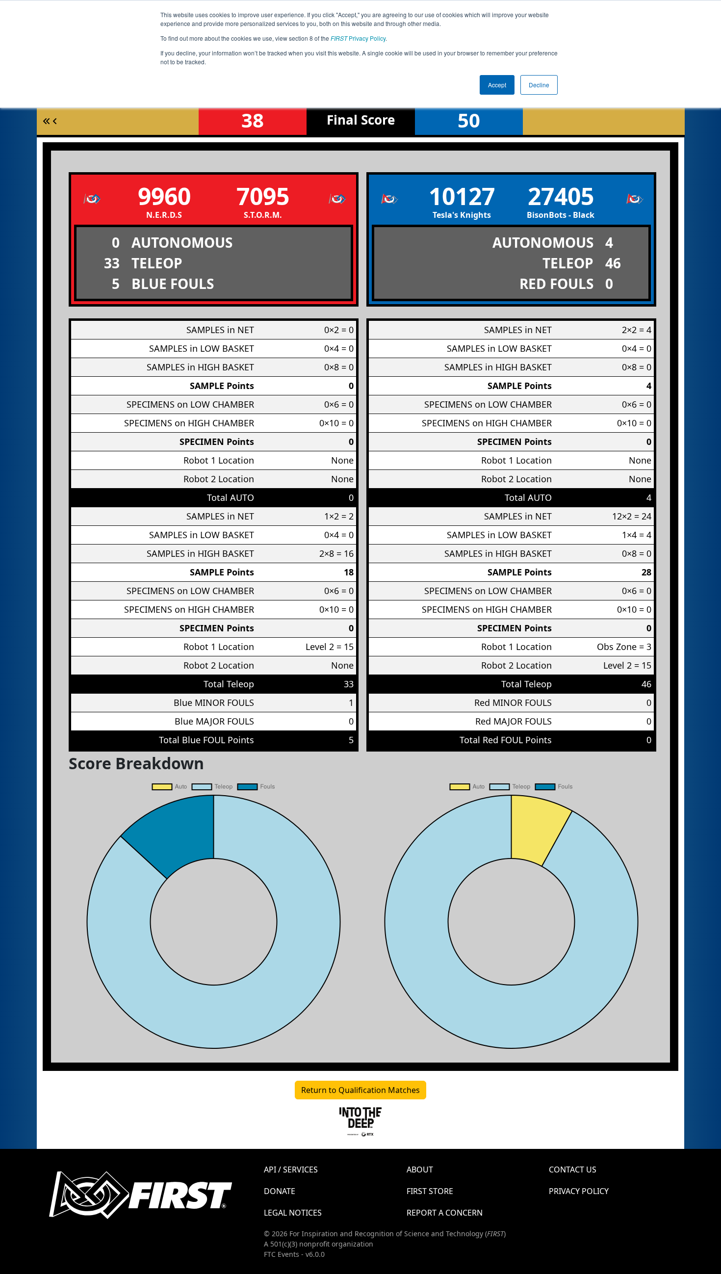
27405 (561, 196)
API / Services (291, 1169)
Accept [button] (497, 84)
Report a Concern (445, 1212)
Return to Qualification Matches (360, 1090)
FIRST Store (430, 1191)
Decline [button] (539, 84)
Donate (279, 1191)
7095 (262, 196)
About (420, 1169)
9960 (164, 196)
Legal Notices (293, 1212)
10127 (462, 196)
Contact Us (572, 1169)
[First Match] (47, 121)
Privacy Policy (358, 38)
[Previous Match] (54, 121)
